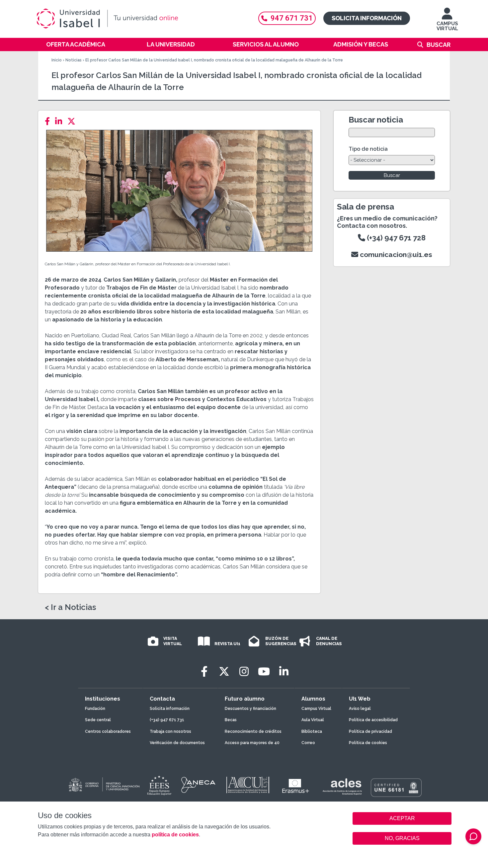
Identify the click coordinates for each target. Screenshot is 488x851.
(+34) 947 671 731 (167, 720)
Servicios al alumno (266, 44)
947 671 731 (292, 18)
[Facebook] (49, 121)
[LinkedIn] (60, 121)
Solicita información (367, 18)
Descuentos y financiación (250, 708)
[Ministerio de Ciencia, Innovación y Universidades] (103, 785)
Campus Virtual (316, 708)
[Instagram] (244, 671)
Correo (308, 742)
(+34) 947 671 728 (395, 237)
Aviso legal (360, 708)
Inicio (56, 60)
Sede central (98, 720)
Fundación (95, 708)
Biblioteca (311, 731)
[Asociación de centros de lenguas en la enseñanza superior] (342, 786)
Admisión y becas (360, 44)
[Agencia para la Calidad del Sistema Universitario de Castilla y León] (248, 785)
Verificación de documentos (177, 742)
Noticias (73, 60)
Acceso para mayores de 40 (252, 742)
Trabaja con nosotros (170, 731)
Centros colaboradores (108, 731)
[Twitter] (73, 121)
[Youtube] (264, 671)
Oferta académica (75, 44)
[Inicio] (139, 18)
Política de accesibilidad (373, 720)
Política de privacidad (370, 731)
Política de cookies (368, 742)
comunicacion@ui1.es (395, 254)
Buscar (438, 44)
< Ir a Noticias (70, 607)
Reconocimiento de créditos (253, 731)
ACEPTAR (402, 818)
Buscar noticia (376, 120)
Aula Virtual (312, 720)
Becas (231, 720)
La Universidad (171, 44)
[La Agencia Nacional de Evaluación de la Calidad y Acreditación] (198, 785)
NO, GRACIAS (402, 838)
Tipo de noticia (368, 149)
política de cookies (175, 834)
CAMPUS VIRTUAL (447, 26)
